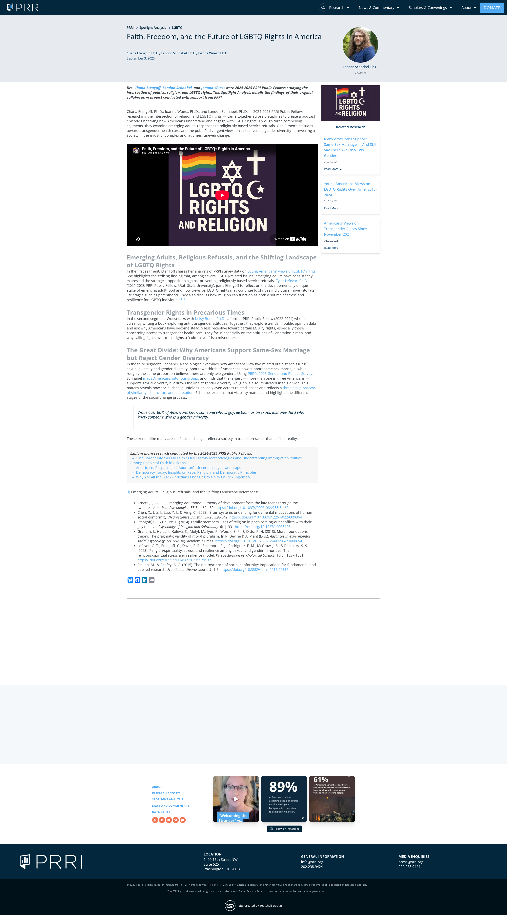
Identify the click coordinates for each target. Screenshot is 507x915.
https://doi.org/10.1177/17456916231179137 (174, 560)
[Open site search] (323, 7)
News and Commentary (171, 805)
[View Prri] (176, 820)
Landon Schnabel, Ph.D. (178, 53)
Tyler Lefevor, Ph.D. (292, 280)
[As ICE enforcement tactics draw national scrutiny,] (332, 799)
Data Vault (161, 812)
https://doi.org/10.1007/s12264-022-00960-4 (265, 517)
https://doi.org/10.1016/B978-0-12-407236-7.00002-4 (258, 541)
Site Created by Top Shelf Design (260, 905)
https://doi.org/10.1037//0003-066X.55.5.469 (252, 507)
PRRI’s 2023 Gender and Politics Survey (280, 373)
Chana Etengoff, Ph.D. (143, 53)
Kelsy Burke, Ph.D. (210, 318)
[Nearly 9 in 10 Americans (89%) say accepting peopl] (284, 799)
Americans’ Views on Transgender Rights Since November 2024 (345, 229)
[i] (128, 492)
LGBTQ (177, 27)
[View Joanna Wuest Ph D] (360, 45)
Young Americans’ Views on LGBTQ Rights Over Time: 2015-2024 (350, 189)
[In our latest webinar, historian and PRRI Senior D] (236, 799)
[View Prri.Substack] (183, 820)
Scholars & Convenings (428, 7)
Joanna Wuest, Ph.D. (213, 53)
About (466, 7)
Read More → (333, 169)
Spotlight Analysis (152, 27)
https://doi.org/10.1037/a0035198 (263, 526)
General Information (322, 856)
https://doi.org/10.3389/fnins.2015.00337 (254, 569)
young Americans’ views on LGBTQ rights (282, 271)
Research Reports (166, 793)
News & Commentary (376, 7)
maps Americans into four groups (171, 378)
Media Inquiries (413, 856)
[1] (183, 299)
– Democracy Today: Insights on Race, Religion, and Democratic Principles (193, 472)
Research (336, 7)
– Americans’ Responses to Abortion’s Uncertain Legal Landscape (185, 467)
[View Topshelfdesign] (230, 905)
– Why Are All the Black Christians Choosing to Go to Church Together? (190, 477)
